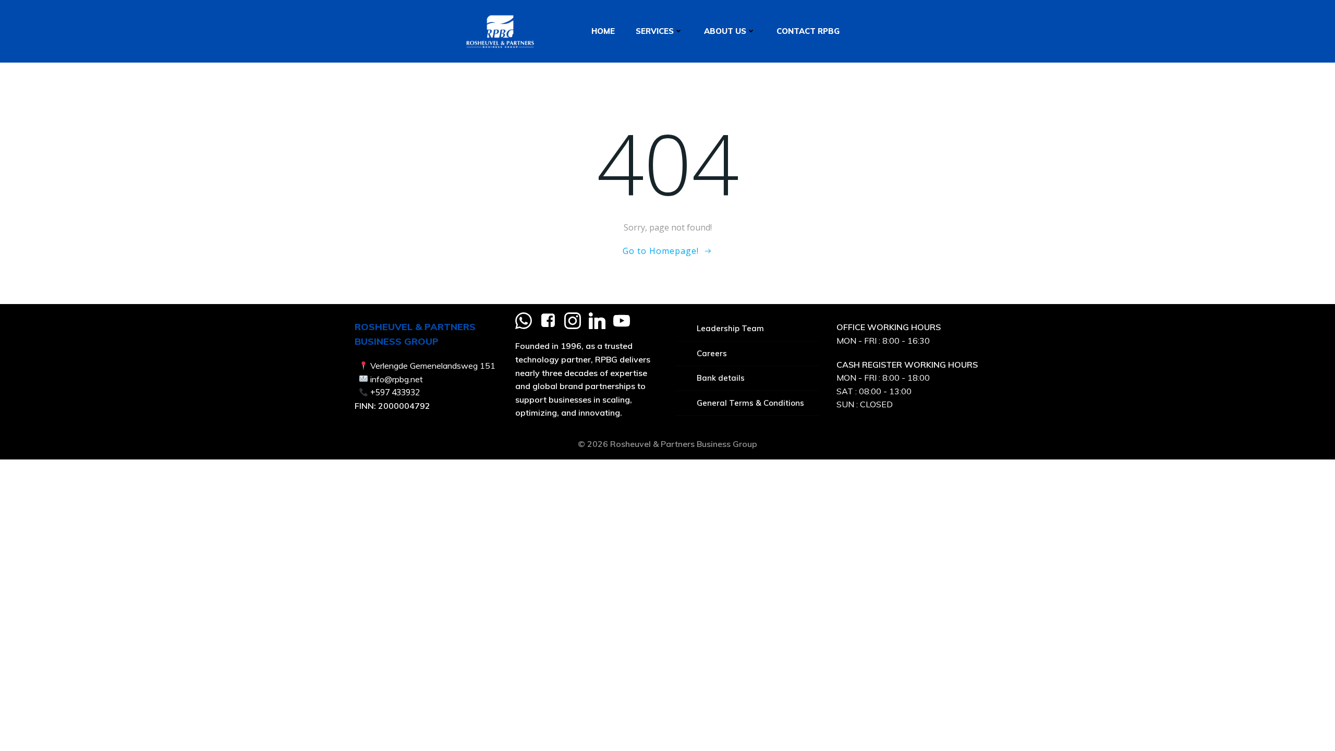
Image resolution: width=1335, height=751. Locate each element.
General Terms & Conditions (750, 403)
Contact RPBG (808, 31)
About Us (725, 31)
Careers (712, 353)
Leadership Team (730, 328)
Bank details (721, 378)
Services (655, 31)
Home (603, 31)
